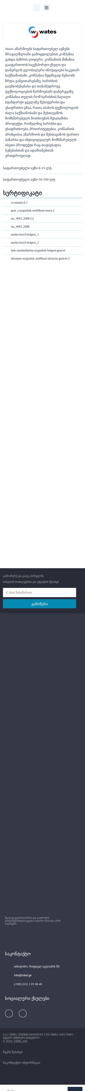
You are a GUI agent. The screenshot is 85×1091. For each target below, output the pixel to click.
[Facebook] (9, 1013)
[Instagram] (23, 1013)
